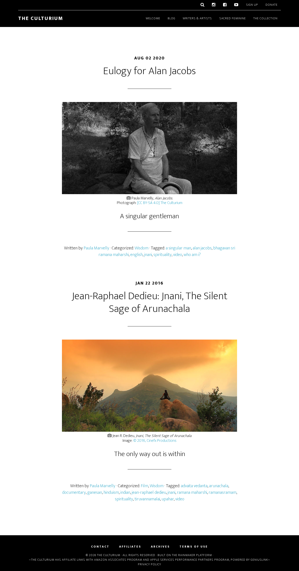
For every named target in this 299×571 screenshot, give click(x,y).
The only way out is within (149, 454)
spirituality (162, 254)
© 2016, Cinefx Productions (154, 440)
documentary (74, 492)
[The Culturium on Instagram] (214, 5)
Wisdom (141, 248)
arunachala (218, 486)
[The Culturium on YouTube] (236, 5)
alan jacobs (202, 248)
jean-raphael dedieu (149, 492)
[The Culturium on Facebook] (225, 5)
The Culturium (40, 18)
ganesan (94, 492)
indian (125, 492)
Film (144, 486)
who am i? (192, 254)
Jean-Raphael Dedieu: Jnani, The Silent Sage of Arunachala (149, 302)
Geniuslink (259, 559)
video (177, 254)
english (136, 254)
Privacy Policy (149, 564)
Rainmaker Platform (195, 555)
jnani (148, 254)
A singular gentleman (149, 216)
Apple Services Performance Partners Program (189, 559)
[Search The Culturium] (202, 5)
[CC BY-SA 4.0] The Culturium (159, 203)
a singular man (178, 248)
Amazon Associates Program (118, 559)
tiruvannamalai (147, 499)
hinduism (111, 492)
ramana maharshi (192, 492)
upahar (168, 499)
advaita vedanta (194, 486)
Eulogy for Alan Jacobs (149, 71)
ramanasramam (222, 492)
